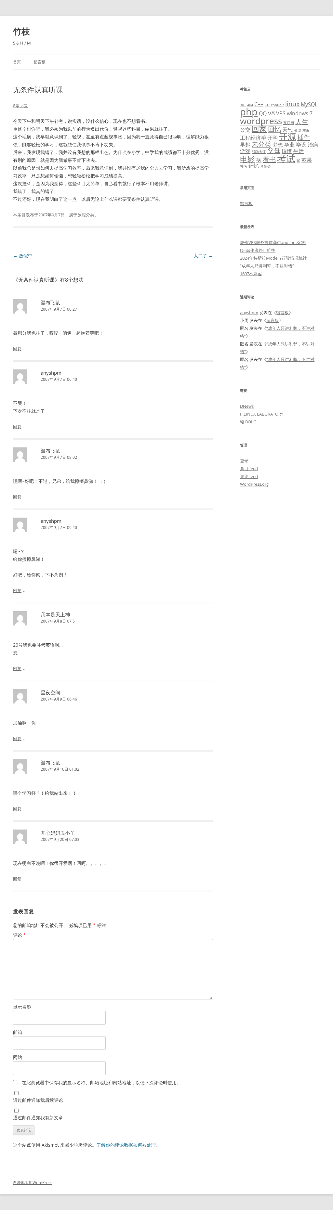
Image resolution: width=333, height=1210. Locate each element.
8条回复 (20, 106)
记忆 (253, 165)
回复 (17, 349)
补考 (243, 166)
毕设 (301, 144)
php (249, 111)
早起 (245, 144)
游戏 (245, 151)
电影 (247, 159)
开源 (287, 136)
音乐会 (265, 166)
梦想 (278, 144)
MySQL (309, 104)
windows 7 (300, 113)
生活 (298, 151)
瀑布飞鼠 (50, 302)
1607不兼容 (251, 274)
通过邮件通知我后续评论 (38, 1100)
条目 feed (249, 468)
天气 (287, 129)
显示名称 (22, 1007)
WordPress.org (254, 484)
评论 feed (249, 476)
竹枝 (21, 31)
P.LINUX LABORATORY (261, 414)
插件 (303, 137)
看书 (269, 159)
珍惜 (287, 151)
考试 (286, 158)
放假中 (23, 255)
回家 (259, 128)
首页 (17, 62)
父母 (273, 150)
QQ (263, 113)
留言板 (40, 62)
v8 (271, 113)
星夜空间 (50, 692)
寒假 (306, 130)
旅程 (81, 215)
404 (250, 105)
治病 (313, 144)
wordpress (261, 121)
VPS (281, 113)
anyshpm (51, 372)
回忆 (274, 129)
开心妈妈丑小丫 (58, 833)
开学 (272, 137)
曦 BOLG (248, 422)
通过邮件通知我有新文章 (38, 1117)
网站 (17, 1057)
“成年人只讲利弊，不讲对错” (267, 266)
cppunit (277, 105)
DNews (247, 406)
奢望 (297, 130)
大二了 (203, 255)
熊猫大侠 (259, 151)
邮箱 (17, 1032)
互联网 (288, 123)
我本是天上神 (55, 614)
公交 (245, 129)
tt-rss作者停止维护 (257, 250)
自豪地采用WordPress (32, 1182)
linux (292, 103)
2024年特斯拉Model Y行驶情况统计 (273, 258)
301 (243, 105)
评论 (19, 935)
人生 (301, 121)
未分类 (261, 144)
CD (267, 105)
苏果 (306, 159)
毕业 (289, 144)
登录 (244, 461)
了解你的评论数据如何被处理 (126, 1145)
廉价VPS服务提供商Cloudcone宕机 (273, 242)
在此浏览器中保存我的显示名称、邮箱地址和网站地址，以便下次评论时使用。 (101, 1082)
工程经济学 (253, 137)
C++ (258, 104)
